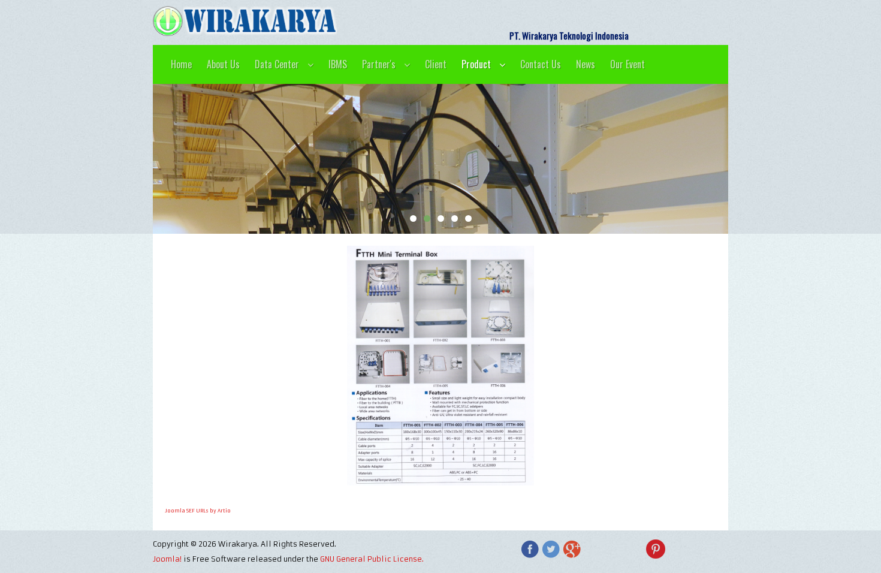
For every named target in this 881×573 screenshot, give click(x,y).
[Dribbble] (613, 549)
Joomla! (167, 558)
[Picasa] (676, 549)
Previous (147, 159)
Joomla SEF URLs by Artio (198, 511)
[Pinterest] (655, 549)
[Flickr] (634, 549)
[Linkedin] (697, 549)
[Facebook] (529, 549)
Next (734, 159)
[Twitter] (550, 549)
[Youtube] (592, 549)
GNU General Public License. (372, 558)
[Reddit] (718, 549)
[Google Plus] (571, 549)
